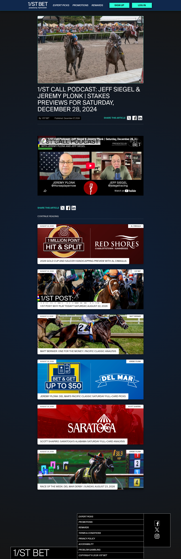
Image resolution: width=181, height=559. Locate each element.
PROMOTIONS (80, 5)
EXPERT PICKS (61, 5)
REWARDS (97, 5)
